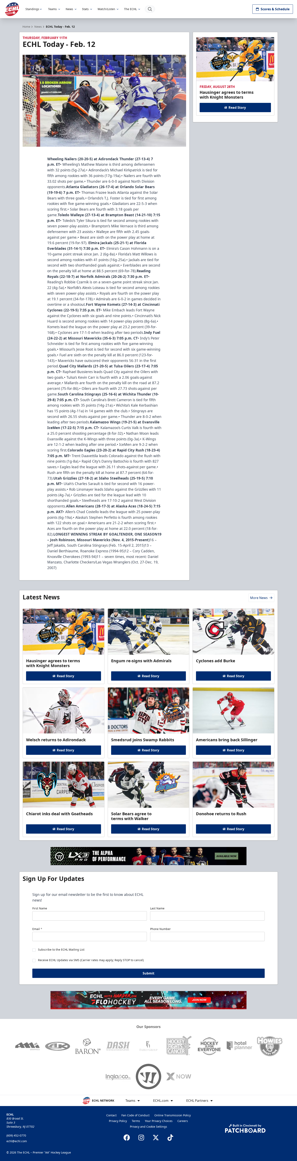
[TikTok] (170, 1137)
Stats (85, 9)
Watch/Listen (106, 9)
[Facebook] (126, 1137)
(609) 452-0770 (16, 1135)
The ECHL (130, 9)
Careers (182, 1121)
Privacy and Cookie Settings (148, 1126)
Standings (32, 9)
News (69, 9)
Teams (52, 9)
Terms (136, 1121)
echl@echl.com (16, 1141)
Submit (148, 973)
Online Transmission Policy (172, 1115)
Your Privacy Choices (159, 1121)
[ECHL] (12, 9)
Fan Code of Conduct (135, 1115)
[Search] (150, 9)
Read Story (237, 107)
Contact (111, 1115)
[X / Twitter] (155, 1137)
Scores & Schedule (275, 9)
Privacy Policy (118, 1121)
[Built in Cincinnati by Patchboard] (245, 1128)
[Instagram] (141, 1137)
